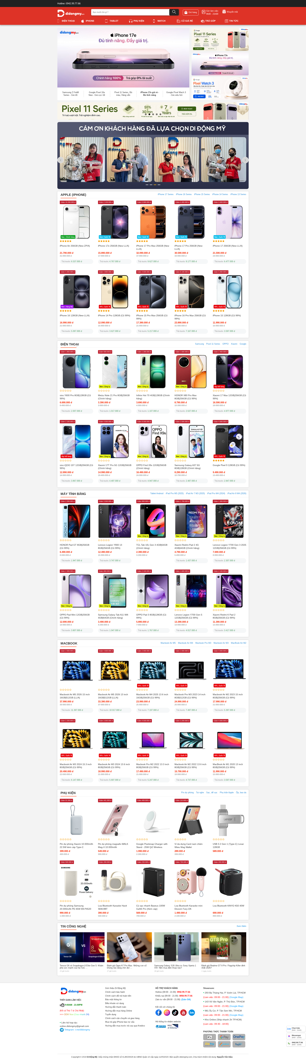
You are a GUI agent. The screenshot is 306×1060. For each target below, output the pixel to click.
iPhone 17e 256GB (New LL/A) (113, 246)
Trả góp (210, 21)
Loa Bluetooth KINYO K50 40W (228, 905)
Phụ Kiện (68, 793)
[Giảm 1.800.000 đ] (76, 371)
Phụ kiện (139, 21)
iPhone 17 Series (166, 194)
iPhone (90, 21)
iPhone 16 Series (184, 194)
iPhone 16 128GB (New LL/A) (75, 315)
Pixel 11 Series (213, 344)
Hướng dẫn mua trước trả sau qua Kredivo (125, 1026)
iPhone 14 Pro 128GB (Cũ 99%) (114, 315)
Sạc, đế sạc (211, 792)
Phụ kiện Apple (227, 792)
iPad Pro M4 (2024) (216, 493)
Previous (51, 116)
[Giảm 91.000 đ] (76, 820)
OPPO (225, 344)
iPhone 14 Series (220, 194)
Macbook (69, 643)
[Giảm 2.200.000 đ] (76, 521)
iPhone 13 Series (238, 194)
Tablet (114, 21)
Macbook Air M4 (185, 643)
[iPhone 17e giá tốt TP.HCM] (220, 64)
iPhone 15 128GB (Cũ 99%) (227, 315)
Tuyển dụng (110, 1014)
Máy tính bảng (73, 494)
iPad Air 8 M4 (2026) (236, 493)
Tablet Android (156, 493)
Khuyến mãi (232, 12)
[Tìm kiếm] (174, 12)
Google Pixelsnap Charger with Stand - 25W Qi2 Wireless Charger (152, 847)
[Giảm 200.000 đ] (114, 882)
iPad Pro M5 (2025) (175, 493)
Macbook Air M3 (221, 643)
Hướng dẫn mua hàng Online (118, 1011)
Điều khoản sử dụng (114, 1003)
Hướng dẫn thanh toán (115, 1007)
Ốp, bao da (241, 792)
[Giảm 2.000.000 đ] (76, 670)
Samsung (199, 344)
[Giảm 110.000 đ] (191, 820)
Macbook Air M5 (168, 643)
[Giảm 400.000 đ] (153, 820)
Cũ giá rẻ (187, 21)
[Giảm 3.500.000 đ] (114, 521)
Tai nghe (200, 792)
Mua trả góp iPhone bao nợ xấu (119, 1022)
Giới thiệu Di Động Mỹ (115, 988)
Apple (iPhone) (73, 194)
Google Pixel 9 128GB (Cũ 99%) (229, 465)
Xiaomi (234, 344)
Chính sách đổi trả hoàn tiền (118, 996)
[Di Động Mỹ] (70, 13)
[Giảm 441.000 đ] (114, 820)
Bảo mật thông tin (113, 999)
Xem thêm (241, 926)
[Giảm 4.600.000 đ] (114, 670)
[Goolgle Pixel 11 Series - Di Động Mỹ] (220, 39)
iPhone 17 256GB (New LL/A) (228, 246)
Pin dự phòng (187, 792)
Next (255, 116)
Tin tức (233, 21)
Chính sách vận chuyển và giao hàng (122, 1018)
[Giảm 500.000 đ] (76, 882)
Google (243, 344)
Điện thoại (68, 21)
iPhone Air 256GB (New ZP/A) (75, 246)
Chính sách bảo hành (115, 992)
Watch (161, 21)
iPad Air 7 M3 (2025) (195, 493)
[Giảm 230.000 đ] (153, 882)
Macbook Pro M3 (203, 643)
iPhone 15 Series (202, 194)
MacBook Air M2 (238, 643)
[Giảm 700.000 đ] (191, 882)
